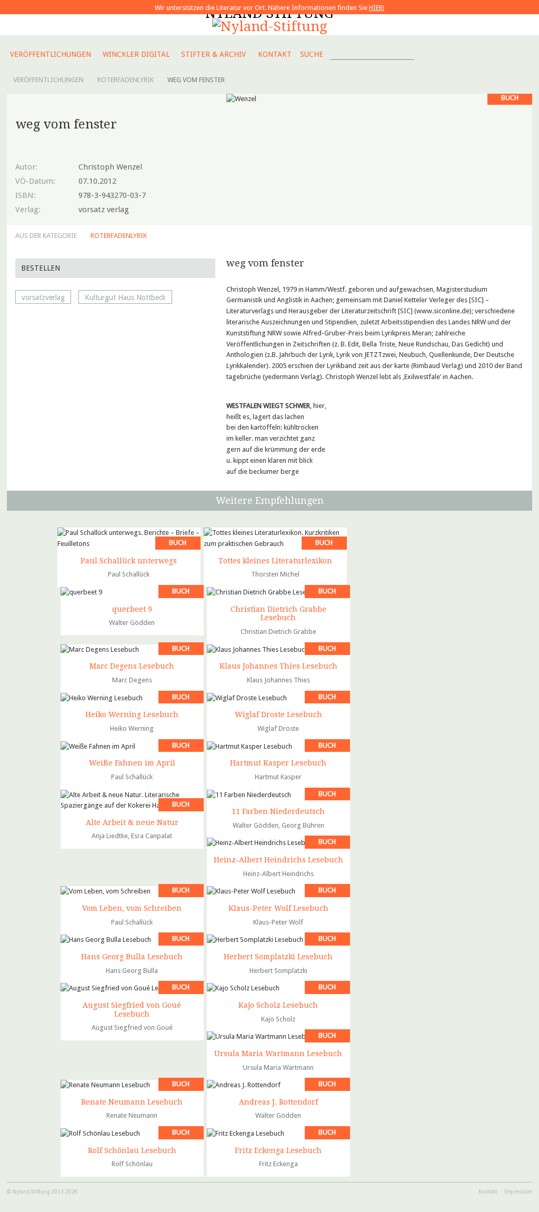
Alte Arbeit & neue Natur (132, 822)
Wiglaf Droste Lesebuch (278, 714)
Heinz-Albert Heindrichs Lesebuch (278, 860)
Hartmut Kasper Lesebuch (278, 763)
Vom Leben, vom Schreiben (132, 908)
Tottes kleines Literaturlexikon (275, 561)
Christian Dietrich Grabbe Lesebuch (278, 613)
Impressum (518, 1192)
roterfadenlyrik (119, 236)
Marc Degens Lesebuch (131, 666)
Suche (311, 54)
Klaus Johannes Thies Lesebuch (278, 666)
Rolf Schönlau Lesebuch (132, 1150)
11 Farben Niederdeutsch (278, 811)
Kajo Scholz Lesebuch (278, 1005)
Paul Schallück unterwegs (129, 561)
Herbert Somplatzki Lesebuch (278, 956)
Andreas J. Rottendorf (278, 1102)
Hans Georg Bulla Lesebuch (132, 956)
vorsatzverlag (43, 297)
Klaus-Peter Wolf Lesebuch (278, 908)
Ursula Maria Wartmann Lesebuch (278, 1053)
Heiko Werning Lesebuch (131, 714)
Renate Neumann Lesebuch (132, 1102)
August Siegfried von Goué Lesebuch (132, 1009)
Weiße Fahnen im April (132, 763)
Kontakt (275, 54)
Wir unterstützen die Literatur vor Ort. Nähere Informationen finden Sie (269, 8)
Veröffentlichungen (50, 54)
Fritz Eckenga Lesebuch (278, 1150)
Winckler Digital (136, 54)
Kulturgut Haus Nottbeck (125, 297)
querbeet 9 (132, 609)
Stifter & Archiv (213, 54)
